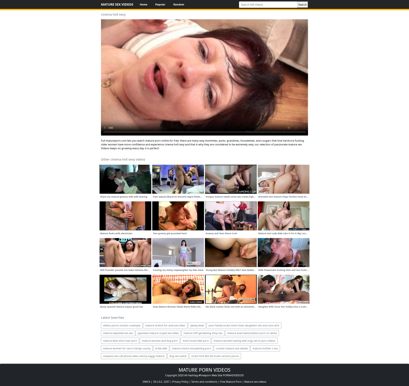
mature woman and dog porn (160, 340)
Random (178, 4)
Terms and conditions (204, 381)
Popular (160, 4)
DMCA (146, 381)
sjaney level (197, 325)
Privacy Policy (180, 381)
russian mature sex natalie (232, 348)
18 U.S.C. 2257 (161, 381)
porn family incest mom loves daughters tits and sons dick (244, 325)
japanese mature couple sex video (158, 333)
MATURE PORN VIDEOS (204, 370)
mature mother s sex (265, 348)
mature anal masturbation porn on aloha (252, 333)
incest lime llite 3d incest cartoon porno (215, 356)
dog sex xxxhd (177, 356)
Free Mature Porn (231, 381)
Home (143, 4)
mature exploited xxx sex (118, 333)
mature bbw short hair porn (120, 340)
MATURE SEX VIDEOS (117, 4)
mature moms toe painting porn (191, 348)
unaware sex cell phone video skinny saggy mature (134, 356)
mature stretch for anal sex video (165, 325)
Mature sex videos (255, 381)
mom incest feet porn (196, 340)
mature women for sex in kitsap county (126, 348)
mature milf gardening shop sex (203, 333)
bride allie (161, 348)
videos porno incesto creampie (121, 325)
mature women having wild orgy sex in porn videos (244, 340)
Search (302, 4)
